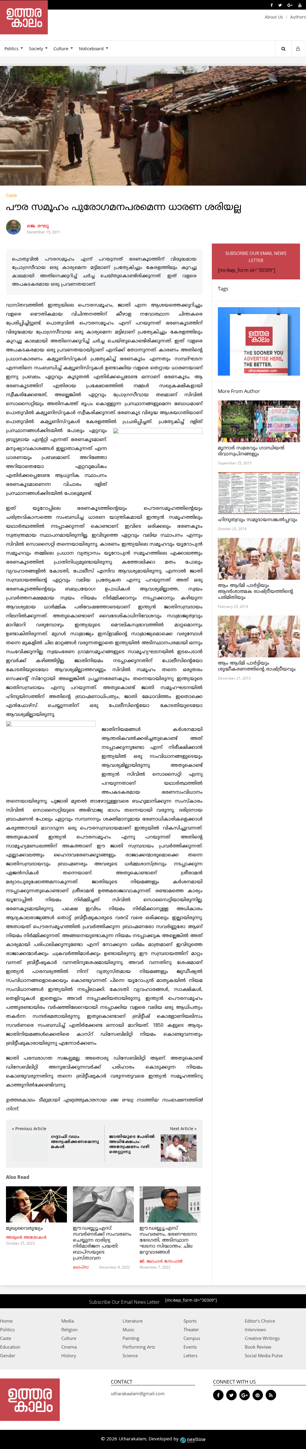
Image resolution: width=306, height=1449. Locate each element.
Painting (131, 1338)
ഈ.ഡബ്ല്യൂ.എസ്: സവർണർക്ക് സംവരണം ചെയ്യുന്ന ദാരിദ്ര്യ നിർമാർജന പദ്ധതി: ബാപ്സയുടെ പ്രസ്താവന (102, 1243)
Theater (191, 1329)
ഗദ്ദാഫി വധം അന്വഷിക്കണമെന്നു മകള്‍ (75, 1142)
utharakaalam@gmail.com (138, 1393)
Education (10, 1347)
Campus (191, 1338)
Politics (7, 1329)
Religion (69, 1329)
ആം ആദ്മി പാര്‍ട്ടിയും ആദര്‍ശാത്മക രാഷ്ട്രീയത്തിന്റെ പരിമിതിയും (255, 592)
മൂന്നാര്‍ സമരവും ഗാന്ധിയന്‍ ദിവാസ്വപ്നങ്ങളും (251, 451)
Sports (190, 1321)
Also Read (17, 1177)
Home (6, 1321)
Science (130, 1355)
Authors (298, 17)
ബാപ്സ (81, 1267)
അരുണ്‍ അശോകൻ (26, 1237)
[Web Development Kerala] (192, 1439)
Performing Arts (139, 1347)
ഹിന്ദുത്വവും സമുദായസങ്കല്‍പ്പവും (257, 520)
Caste (11, 195)
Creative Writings (262, 1338)
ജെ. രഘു (38, 226)
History (68, 1355)
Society (36, 48)
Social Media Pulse (264, 1355)
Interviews (255, 1329)
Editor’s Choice (260, 1321)
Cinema (69, 1347)
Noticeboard (91, 48)
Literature (133, 1321)
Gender (7, 1355)
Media (67, 1321)
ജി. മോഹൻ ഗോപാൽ (161, 1261)
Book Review (258, 1347)
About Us (274, 17)
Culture (60, 48)
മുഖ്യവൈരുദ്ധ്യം (24, 1228)
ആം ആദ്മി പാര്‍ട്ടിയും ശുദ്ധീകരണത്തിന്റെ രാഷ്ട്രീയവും (257, 666)
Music (128, 1329)
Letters (190, 1355)
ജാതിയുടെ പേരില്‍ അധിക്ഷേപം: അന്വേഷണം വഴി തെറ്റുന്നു (132, 1144)
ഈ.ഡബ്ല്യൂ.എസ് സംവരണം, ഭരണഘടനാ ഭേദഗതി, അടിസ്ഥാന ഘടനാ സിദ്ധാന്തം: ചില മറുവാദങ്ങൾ (168, 1240)
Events (190, 1347)
